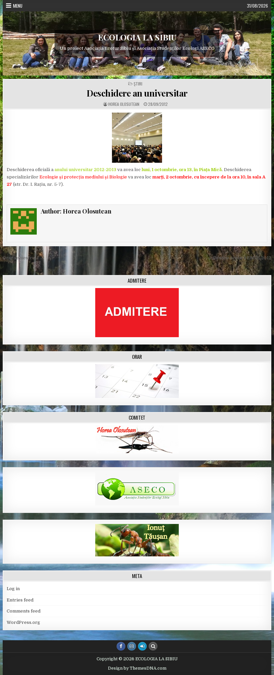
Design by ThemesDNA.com (137, 668)
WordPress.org (23, 622)
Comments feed (23, 611)
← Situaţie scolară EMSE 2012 (239, 257)
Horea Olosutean (123, 104)
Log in (13, 588)
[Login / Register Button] (142, 646)
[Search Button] (153, 646)
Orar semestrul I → (23, 257)
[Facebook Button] (121, 646)
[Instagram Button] (131, 646)
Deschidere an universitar (137, 93)
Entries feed (20, 599)
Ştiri (138, 84)
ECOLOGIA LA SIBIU (137, 37)
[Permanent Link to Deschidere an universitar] (137, 138)
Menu (17, 5)
